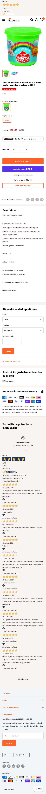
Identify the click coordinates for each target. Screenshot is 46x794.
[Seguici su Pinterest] (18, 766)
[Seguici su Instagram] (13, 766)
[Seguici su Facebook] (4, 766)
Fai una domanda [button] (23, 186)
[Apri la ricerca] (31, 19)
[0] (41, 19)
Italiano (6, 755)
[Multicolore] (6, 107)
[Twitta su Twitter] (37, 199)
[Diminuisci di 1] (13, 149)
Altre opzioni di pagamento (23, 175)
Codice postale (7, 336)
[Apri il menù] (3, 20)
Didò (4, 94)
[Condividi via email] (42, 199)
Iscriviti (9, 743)
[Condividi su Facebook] (28, 199)
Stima (8, 351)
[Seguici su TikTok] (23, 766)
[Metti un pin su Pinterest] (32, 199)
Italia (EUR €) (20, 755)
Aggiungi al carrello (23, 161)
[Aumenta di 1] (26, 149)
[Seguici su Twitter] (9, 766)
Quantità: (5, 149)
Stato (4, 314)
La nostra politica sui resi (11, 362)
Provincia (5, 325)
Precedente (6, 481)
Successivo (15, 481)
